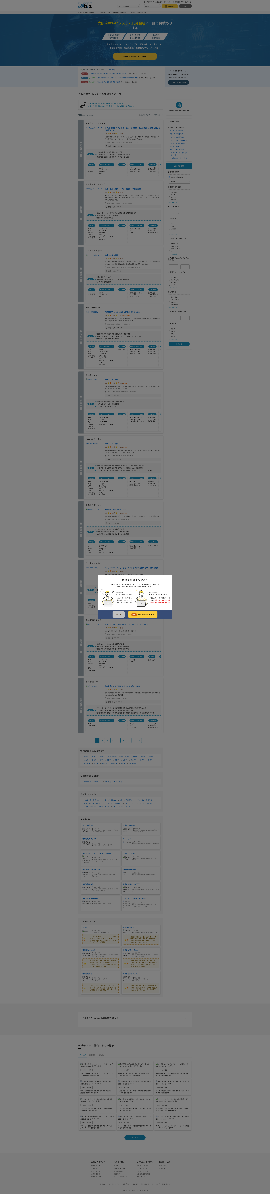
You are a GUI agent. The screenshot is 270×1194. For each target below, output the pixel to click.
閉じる (118, 614)
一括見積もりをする (143, 614)
